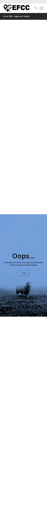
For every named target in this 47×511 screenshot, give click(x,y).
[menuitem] (34, 8)
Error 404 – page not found (16, 16)
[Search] (34, 8)
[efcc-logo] (19, 8)
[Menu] (40, 8)
